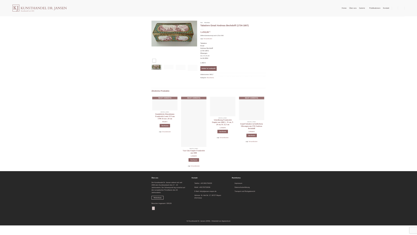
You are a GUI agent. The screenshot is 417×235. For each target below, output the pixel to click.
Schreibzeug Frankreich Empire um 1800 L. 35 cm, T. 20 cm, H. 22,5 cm (222, 122)
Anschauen (164, 125)
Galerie (362, 8)
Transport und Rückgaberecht (245, 191)
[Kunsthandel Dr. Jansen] (39, 8)
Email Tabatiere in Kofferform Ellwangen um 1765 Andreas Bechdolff (251, 126)
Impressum (238, 183)
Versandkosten (207, 38)
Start (201, 22)
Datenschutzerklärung (242, 187)
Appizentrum (226, 221)
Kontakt (386, 8)
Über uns (353, 8)
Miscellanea (207, 22)
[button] (394, 8)
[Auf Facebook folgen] (153, 208)
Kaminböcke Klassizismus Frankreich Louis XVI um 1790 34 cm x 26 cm (165, 116)
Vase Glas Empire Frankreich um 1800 (194, 152)
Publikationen (374, 8)
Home (344, 8)
